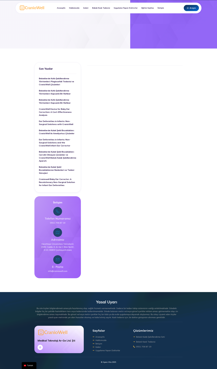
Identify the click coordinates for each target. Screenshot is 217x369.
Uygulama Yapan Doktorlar (126, 8)
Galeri (85, 8)
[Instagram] (40, 347)
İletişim (161, 8)
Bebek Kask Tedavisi (101, 8)
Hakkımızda (74, 8)
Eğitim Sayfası (147, 8)
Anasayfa (61, 8)
